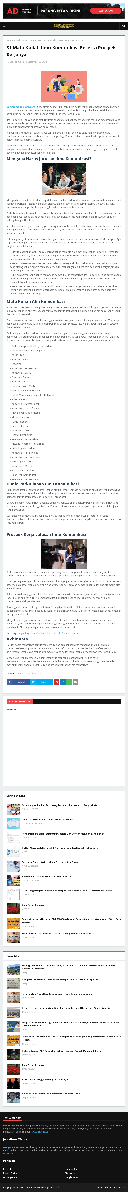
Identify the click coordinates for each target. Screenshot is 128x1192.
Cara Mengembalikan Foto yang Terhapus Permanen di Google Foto (60, 805)
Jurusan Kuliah (23, 673)
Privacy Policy (10, 1173)
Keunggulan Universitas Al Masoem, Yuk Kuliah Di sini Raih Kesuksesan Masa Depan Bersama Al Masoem (68, 967)
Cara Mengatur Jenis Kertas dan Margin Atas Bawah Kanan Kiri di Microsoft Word (67, 890)
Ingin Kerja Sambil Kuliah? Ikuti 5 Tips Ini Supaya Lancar (48, 633)
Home (99, 1187)
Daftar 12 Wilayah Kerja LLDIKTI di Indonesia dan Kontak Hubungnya (60, 847)
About (108, 1187)
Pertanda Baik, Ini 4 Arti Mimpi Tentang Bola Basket (51, 862)
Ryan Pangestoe (16, 61)
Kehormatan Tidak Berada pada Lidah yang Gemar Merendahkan (58, 933)
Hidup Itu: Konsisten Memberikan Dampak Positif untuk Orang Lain (60, 979)
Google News (71, 1177)
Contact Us (119, 1187)
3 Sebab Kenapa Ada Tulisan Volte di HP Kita (46, 876)
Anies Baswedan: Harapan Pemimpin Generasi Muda (51, 1093)
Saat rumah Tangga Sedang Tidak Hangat (45, 1079)
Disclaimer (70, 1173)
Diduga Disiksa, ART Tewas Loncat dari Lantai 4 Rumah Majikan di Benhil (62, 1050)
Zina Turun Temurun (33, 904)
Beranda (11, 40)
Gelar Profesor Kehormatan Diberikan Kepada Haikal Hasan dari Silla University (66, 1008)
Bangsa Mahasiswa (13, 1125)
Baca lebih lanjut (40, 1131)
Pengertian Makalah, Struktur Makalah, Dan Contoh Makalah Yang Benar (63, 833)
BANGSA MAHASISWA (30, 1187)
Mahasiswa (21, 40)
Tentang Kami (72, 1168)
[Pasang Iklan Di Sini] (64, 17)
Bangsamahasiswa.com (21, 106)
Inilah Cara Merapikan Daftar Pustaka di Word (48, 819)
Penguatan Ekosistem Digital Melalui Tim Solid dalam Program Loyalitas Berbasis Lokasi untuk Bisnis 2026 (71, 1024)
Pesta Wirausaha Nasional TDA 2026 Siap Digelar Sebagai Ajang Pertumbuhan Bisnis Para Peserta (71, 921)
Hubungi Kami (10, 1177)
